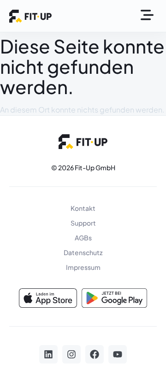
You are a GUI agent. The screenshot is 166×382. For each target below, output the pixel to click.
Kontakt (83, 208)
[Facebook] (94, 354)
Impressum (83, 267)
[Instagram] (71, 354)
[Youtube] (117, 354)
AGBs (83, 237)
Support (83, 223)
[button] (147, 16)
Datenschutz (83, 252)
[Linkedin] (48, 354)
